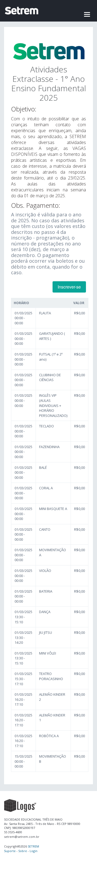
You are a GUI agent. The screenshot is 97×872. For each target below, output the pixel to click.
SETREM (33, 846)
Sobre (22, 851)
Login (33, 851)
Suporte (10, 851)
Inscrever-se (69, 287)
